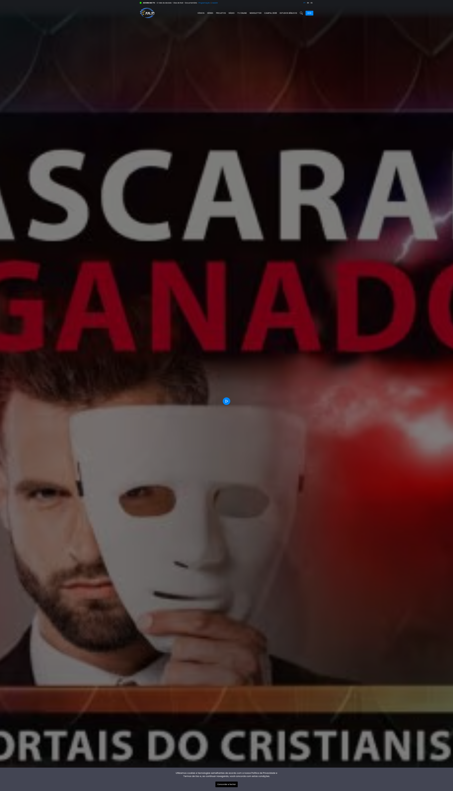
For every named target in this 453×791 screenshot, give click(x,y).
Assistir (215, 3)
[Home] (183, 13)
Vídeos (200, 13)
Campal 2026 (270, 13)
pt (305, 3)
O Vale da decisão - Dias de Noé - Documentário (177, 3)
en (308, 3)
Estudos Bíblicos (288, 13)
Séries (210, 13)
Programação (204, 3)
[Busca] (301, 13)
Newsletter (255, 13)
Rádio (232, 13)
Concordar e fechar (226, 784)
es (311, 3)
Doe (309, 13)
